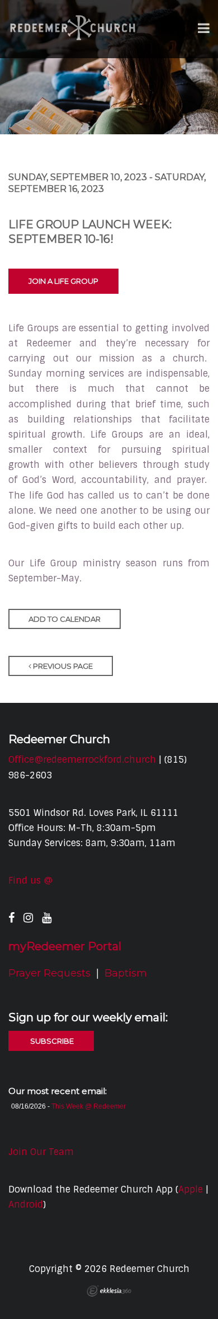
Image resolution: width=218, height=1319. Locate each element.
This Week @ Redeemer (88, 1106)
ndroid (28, 1204)
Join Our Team (41, 1152)
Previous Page (62, 665)
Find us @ (30, 880)
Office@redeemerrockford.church (82, 760)
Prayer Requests (49, 973)
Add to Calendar (65, 618)
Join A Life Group (63, 280)
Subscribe (51, 1040)
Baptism (126, 973)
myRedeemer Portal (64, 946)
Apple (190, 1189)
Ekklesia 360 (109, 1291)
